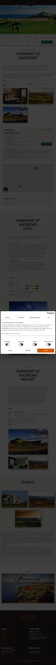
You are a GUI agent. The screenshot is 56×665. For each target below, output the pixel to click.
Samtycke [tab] (7, 317)
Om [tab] (48, 317)
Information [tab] (21, 317)
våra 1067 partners (10, 325)
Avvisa (10, 350)
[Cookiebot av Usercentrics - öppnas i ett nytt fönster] (48, 313)
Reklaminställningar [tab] (35, 317)
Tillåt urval (28, 350)
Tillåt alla (45, 350)
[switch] (21, 344)
